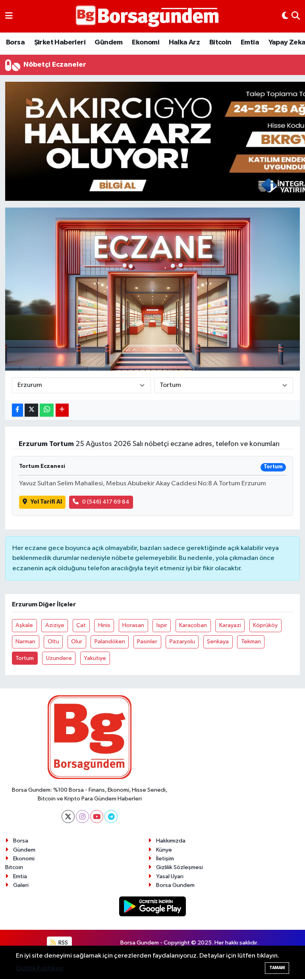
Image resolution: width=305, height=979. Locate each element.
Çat (81, 625)
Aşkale (24, 625)
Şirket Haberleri (59, 42)
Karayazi (230, 625)
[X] (68, 816)
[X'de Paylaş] (31, 410)
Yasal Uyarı (169, 876)
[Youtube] (96, 816)
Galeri (21, 885)
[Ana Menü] (9, 16)
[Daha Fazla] (62, 410)
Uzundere (59, 658)
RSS (62, 943)
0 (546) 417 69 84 (105, 502)
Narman (25, 641)
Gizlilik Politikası (39, 968)
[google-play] (153, 906)
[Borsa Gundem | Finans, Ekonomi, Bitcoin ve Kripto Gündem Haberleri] (147, 16)
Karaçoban (193, 625)
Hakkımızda (170, 841)
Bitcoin (220, 42)
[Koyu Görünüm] (285, 16)
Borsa (15, 42)
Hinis (104, 625)
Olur (76, 641)
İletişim (165, 859)
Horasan (133, 625)
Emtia (250, 42)
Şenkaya (218, 641)
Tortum (24, 658)
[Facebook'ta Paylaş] (17, 410)
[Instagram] (82, 816)
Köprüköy (265, 625)
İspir (161, 625)
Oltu (53, 641)
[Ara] (295, 16)
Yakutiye (95, 658)
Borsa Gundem (175, 885)
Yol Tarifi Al (46, 502)
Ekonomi (145, 42)
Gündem (108, 42)
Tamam (277, 968)
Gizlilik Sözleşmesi (179, 867)
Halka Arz (184, 42)
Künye (164, 850)
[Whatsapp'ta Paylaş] (47, 410)
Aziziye (54, 625)
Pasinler (147, 641)
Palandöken (110, 641)
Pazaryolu (182, 641)
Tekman (251, 641)
